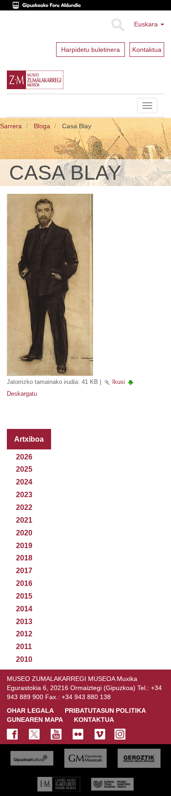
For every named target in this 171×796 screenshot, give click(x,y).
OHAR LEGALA (30, 710)
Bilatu (117, 25)
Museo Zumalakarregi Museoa (14, 105)
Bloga (42, 126)
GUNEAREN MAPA (35, 719)
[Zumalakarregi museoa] (54, 80)
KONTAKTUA (94, 719)
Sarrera (11, 126)
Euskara (147, 24)
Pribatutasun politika (105, 710)
